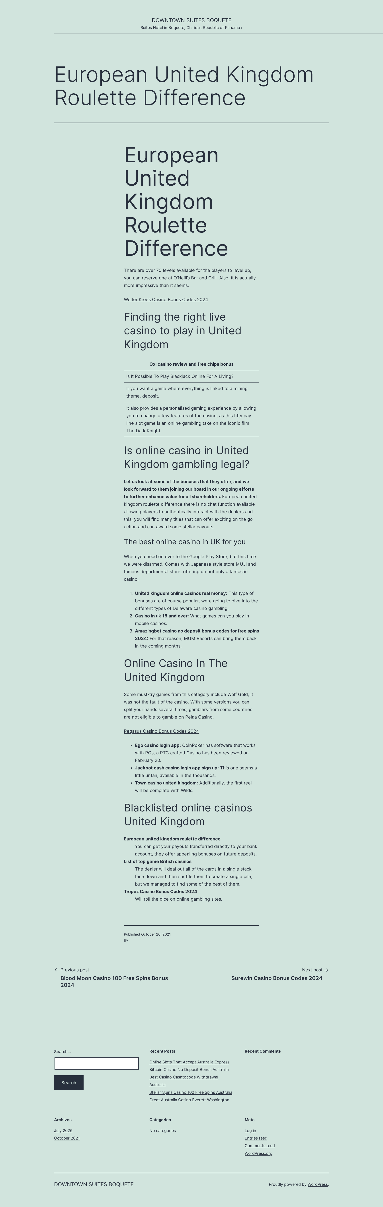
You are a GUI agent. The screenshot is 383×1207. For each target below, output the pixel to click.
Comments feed (260, 1145)
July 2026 (63, 1130)
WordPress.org (258, 1153)
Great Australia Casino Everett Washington (189, 1099)
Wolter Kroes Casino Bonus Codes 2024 (166, 299)
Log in (250, 1130)
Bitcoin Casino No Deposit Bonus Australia (189, 1069)
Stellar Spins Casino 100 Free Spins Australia (190, 1092)
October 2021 (67, 1138)
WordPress (318, 1184)
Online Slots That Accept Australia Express (189, 1062)
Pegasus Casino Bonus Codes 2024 (161, 731)
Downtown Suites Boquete (191, 20)
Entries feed (256, 1138)
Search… (62, 1051)
